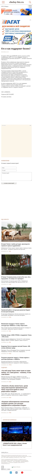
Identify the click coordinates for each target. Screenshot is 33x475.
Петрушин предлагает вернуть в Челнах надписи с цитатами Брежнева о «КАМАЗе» (15, 358)
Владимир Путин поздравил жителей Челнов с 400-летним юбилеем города (15, 347)
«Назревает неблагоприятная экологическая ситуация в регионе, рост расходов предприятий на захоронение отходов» (15, 403)
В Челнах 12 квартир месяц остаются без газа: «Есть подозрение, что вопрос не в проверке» (16, 278)
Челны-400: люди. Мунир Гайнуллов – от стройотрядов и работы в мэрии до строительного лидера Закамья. (16, 394)
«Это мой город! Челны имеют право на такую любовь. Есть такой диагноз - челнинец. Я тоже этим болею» (16, 372)
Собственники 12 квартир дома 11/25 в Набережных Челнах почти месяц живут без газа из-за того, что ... (15, 281)
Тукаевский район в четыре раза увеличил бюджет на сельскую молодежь (15, 311)
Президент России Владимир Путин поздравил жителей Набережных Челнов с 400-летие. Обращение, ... (15, 351)
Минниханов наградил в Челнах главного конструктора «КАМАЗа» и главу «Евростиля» (14, 324)
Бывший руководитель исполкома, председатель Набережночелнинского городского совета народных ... (15, 362)
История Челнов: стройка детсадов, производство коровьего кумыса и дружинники (15, 245)
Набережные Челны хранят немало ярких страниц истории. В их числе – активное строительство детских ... (16, 248)
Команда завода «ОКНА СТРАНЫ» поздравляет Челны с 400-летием (16, 336)
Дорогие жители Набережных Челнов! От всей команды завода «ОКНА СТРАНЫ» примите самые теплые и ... (15, 339)
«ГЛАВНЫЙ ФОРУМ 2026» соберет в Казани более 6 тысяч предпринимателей (15, 444)
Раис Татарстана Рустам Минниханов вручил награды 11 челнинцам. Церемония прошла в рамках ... (16, 328)
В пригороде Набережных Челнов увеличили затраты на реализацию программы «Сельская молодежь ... (15, 314)
